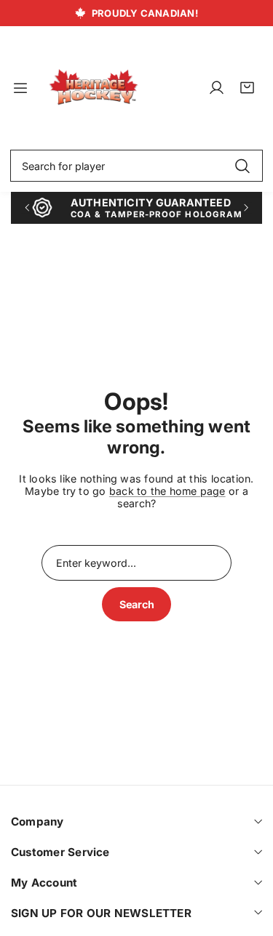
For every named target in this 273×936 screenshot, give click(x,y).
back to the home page (167, 491)
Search (136, 604)
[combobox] (136, 165)
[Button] (26, 207)
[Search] (242, 165)
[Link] (93, 87)
